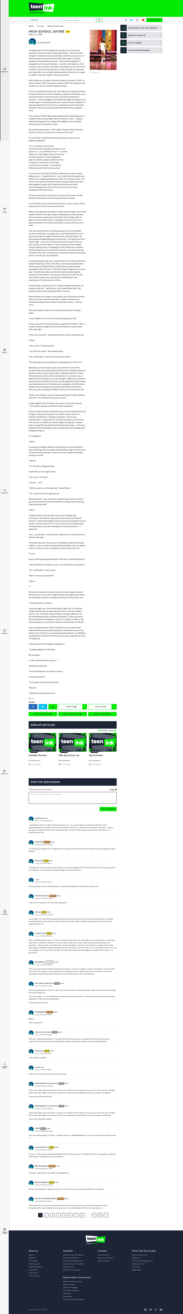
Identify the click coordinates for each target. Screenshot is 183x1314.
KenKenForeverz (42, 896)
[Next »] (106, 1215)
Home (31, 26)
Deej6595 (39, 842)
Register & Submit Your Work (72, 1281)
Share (32, 702)
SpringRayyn (40, 962)
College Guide (4, 1232)
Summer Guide (4, 1067)
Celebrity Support (34, 1264)
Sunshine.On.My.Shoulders (46, 1198)
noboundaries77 (41, 1147)
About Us (32, 1255)
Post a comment (42, 714)
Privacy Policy (33, 1273)
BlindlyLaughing (41, 1166)
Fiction (4, 352)
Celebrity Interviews (35, 1267)
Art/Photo (4, 774)
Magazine (4, 72)
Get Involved (67, 1296)
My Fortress (96, 755)
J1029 (37, 1128)
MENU (33, 20)
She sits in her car (69, 755)
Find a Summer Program (139, 50)
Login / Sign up (154, 20)
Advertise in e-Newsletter (71, 1270)
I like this (75, 707)
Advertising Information (71, 1258)
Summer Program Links (140, 1255)
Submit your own (102, 714)
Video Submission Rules (71, 1290)
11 (94, 1215)
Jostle (37, 1067)
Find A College (134, 43)
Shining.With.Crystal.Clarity (46, 1083)
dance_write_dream (43, 1032)
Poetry (4, 212)
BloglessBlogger (41, 1182)
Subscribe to (142, 28)
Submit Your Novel (69, 1284)
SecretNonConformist (44, 983)
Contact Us (32, 1258)
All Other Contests (103, 1261)
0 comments (35, 764)
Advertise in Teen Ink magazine (73, 1255)
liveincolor (39, 1051)
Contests (5, 914)
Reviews (4, 633)
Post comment (108, 809)
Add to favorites (71, 714)
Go (99, 20)
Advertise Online (68, 1267)
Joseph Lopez (40, 933)
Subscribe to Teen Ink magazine (73, 1299)
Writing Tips (67, 1293)
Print (32, 698)
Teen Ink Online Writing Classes (142, 1261)
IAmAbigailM (40, 1012)
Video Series (136, 1267)
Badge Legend (136, 1270)
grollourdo (39, 818)
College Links (136, 1258)
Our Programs (33, 1261)
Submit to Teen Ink (136, 35)
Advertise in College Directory (73, 1261)
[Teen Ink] (44, 8)
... (88, 1215)
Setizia (38, 912)
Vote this (104, 707)
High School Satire (55, 26)
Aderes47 (39, 860)
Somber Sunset (38, 755)
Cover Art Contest (103, 1255)
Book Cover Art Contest (105, 1258)
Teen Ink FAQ (33, 1270)
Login (112, 789)
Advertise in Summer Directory (73, 1264)
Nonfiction (4, 493)
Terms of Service (34, 1276)
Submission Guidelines (70, 1287)
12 (100, 1215)
